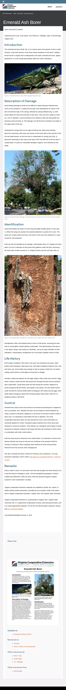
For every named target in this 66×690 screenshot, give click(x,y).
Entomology (18, 671)
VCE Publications (8, 13)
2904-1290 (20, 13)
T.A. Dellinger (18, 662)
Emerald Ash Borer (28, 13)
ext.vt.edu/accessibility (15, 509)
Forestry (16, 643)
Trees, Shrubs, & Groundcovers (24, 646)
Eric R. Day (18, 656)
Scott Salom (18, 659)
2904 (15, 13)
